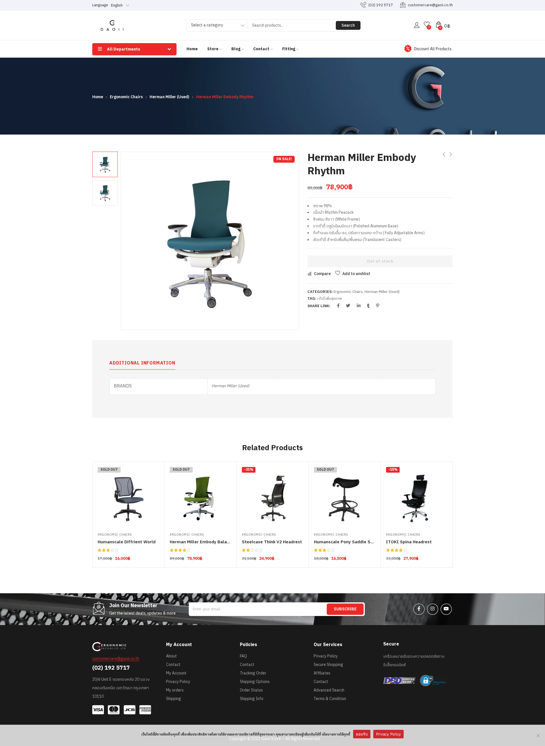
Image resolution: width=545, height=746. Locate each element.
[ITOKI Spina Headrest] (416, 497)
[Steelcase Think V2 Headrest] (272, 497)
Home (192, 49)
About (171, 656)
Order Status (251, 690)
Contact (261, 49)
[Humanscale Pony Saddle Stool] (344, 497)
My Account (176, 673)
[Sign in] (417, 25)
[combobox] (215, 26)
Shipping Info (251, 698)
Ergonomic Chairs (126, 97)
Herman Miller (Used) (169, 97)
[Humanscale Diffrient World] (128, 497)
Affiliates (322, 673)
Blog (236, 49)
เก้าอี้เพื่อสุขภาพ (329, 299)
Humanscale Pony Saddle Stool (346, 542)
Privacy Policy (178, 681)
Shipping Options (255, 681)
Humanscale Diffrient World (127, 542)
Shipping (173, 698)
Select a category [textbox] (207, 25)
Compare (322, 274)
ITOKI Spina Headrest (409, 542)
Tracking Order (253, 673)
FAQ (243, 656)
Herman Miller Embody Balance (202, 542)
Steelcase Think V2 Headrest (272, 542)
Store (213, 49)
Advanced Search (329, 690)
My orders (175, 690)
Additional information (142, 363)
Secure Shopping (328, 664)
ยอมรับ (362, 734)
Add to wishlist (356, 274)
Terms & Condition (330, 698)
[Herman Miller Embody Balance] (200, 497)
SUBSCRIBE (345, 609)
